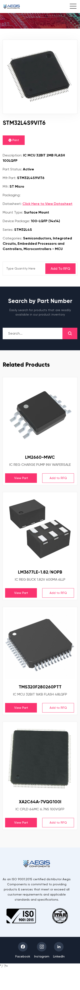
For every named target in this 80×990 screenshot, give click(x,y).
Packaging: (11, 195)
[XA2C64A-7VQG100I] (40, 759)
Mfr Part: (9, 178)
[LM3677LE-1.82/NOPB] (40, 529)
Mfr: (6, 186)
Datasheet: (12, 204)
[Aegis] (11, 6)
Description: (12, 155)
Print (15, 140)
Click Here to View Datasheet (47, 204)
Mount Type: (13, 212)
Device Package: (16, 221)
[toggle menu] (71, 7)
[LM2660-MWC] (40, 414)
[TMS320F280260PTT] (40, 644)
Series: (8, 229)
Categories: (12, 238)
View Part (21, 478)
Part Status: (12, 169)
